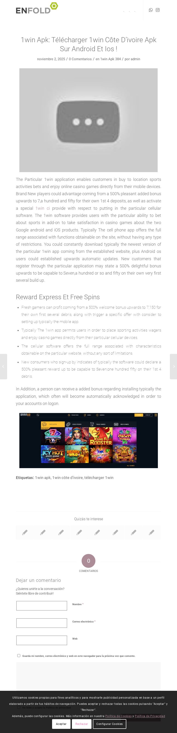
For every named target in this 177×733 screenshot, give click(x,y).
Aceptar (61, 724)
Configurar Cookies (109, 724)
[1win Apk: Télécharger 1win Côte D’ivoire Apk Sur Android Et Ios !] (43, 532)
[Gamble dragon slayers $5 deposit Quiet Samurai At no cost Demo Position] (3, 366)
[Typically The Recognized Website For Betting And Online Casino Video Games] (61, 532)
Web (74, 638)
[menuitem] (124, 10)
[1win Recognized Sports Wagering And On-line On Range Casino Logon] (97, 532)
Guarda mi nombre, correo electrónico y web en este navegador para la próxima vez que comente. (78, 656)
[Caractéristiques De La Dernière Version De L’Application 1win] (79, 532)
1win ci (42, 208)
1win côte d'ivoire (67, 478)
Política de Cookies (118, 716)
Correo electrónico (84, 621)
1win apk (43, 478)
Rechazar (81, 724)
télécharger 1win (98, 478)
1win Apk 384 (110, 59)
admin (135, 59)
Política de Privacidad (150, 716)
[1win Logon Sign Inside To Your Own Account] (151, 532)
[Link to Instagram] (157, 10)
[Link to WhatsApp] (150, 10)
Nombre (78, 604)
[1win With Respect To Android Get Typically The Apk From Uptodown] (133, 532)
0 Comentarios (80, 59)
